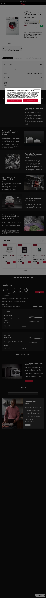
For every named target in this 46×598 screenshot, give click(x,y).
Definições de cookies (14, 100)
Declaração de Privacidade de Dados (30, 97)
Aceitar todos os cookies (30, 100)
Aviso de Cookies (22, 97)
